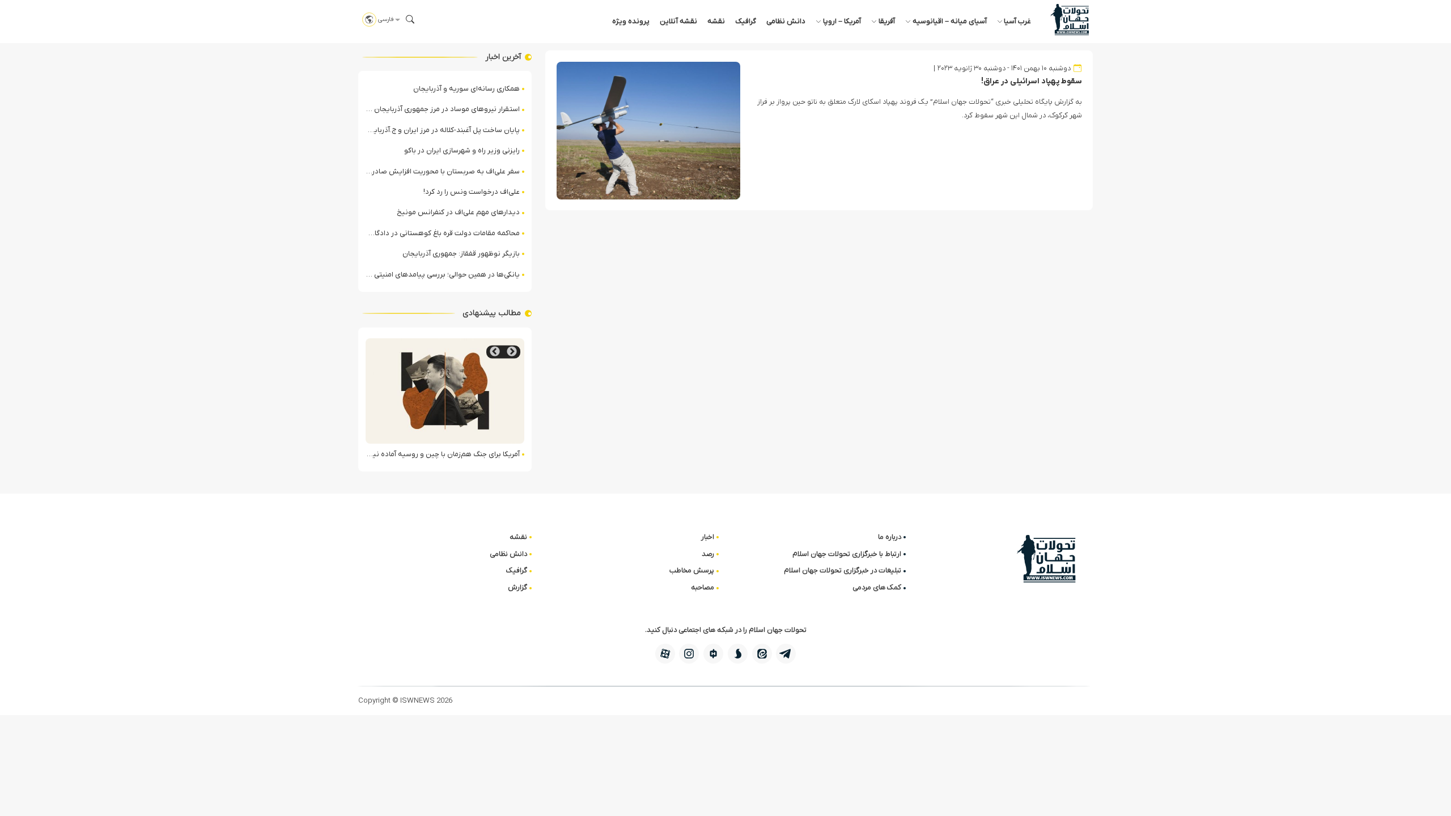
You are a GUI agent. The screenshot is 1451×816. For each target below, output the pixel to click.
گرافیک (745, 21)
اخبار (707, 537)
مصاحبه (702, 587)
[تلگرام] (786, 654)
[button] (410, 19)
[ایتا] (762, 654)
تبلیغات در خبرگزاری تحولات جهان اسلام (842, 570)
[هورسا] (713, 654)
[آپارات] (665, 654)
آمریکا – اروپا (842, 21)
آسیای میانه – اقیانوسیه (950, 21)
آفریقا (887, 21)
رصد (708, 554)
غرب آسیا (1017, 21)
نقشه (716, 21)
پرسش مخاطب (691, 570)
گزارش (517, 587)
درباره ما (889, 537)
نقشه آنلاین (678, 21)
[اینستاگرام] (689, 654)
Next (494, 351)
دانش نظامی (785, 21)
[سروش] (738, 654)
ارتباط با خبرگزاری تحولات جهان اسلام (846, 554)
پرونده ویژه (631, 21)
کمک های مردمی (876, 587)
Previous (511, 351)
